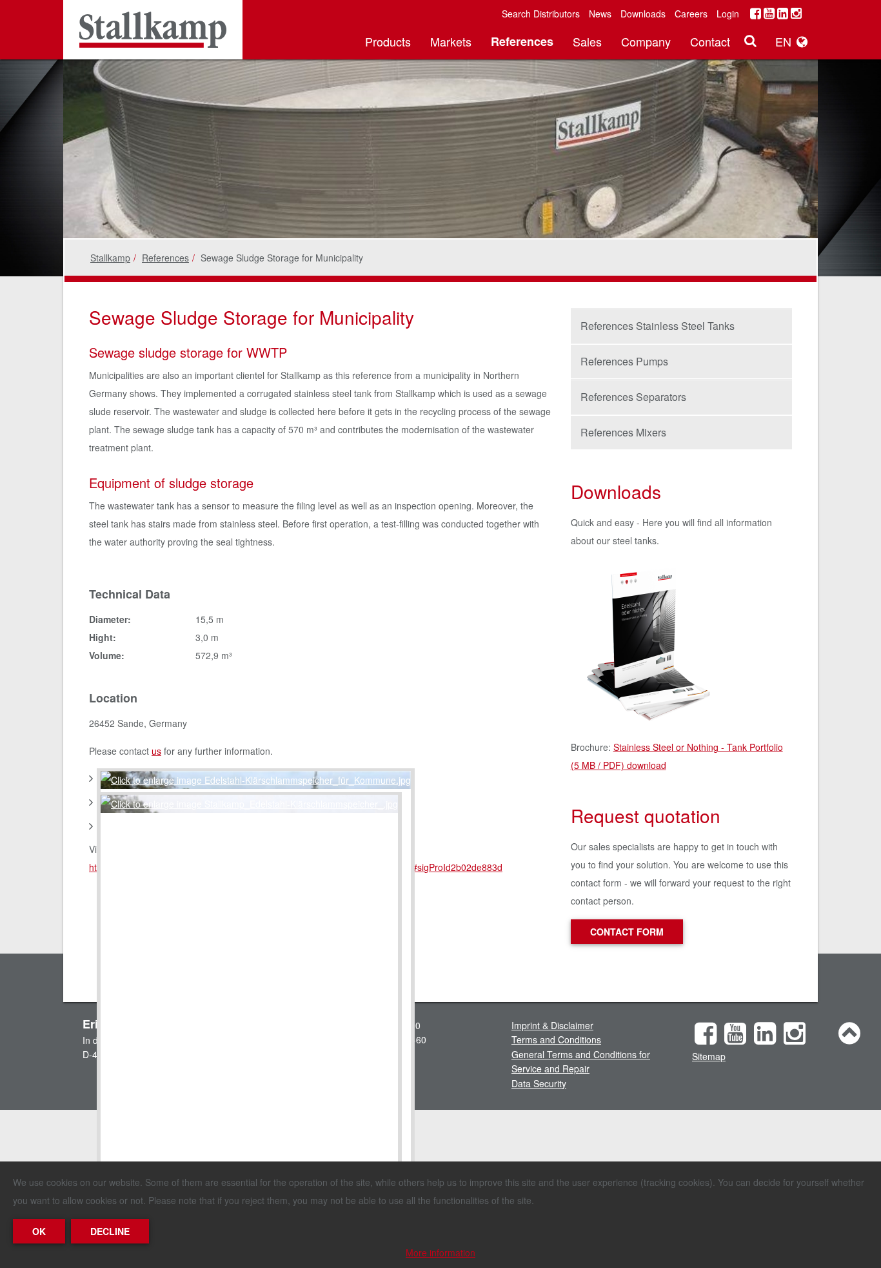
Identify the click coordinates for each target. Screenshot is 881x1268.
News (600, 13)
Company (646, 41)
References (522, 41)
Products (388, 41)
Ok (39, 1231)
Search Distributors (541, 13)
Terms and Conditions (556, 1039)
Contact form (627, 931)
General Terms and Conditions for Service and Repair (580, 1061)
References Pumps (624, 361)
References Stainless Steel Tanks (657, 325)
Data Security (538, 1083)
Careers (691, 13)
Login (728, 13)
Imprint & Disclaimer (552, 1025)
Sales (587, 41)
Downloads (643, 13)
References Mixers (623, 432)
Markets (450, 41)
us (156, 750)
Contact (710, 41)
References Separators (633, 396)
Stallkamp (110, 257)
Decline (110, 1231)
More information (440, 1252)
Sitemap (709, 1056)
